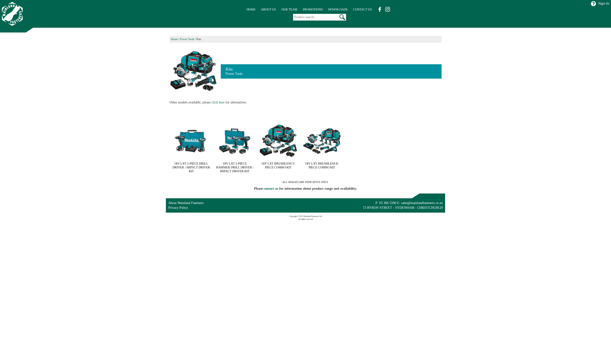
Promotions (313, 9)
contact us (271, 188)
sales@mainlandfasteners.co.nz (422, 203)
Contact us (362, 9)
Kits (198, 39)
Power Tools (187, 39)
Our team (289, 9)
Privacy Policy (178, 208)
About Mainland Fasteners (186, 203)
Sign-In (603, 3)
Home (251, 9)
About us (268, 9)
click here (218, 102)
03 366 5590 (387, 203)
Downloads (338, 9)
